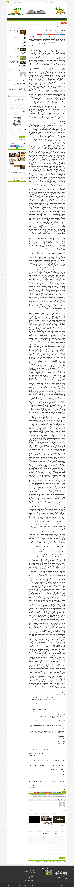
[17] (43, 260)
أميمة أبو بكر (62, 32)
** (29, 45)
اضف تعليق (45, 32)
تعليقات (16, 28)
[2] (56, 83)
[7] (41, 156)
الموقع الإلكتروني (62, 852)
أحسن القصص (21, 34)
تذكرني (16, 137)
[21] (60, 324)
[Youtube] (18, 2)
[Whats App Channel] (14, 2)
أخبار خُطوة (47, 2)
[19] (60, 287)
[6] (31, 133)
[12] (49, 197)
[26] (49, 431)
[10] (33, 185)
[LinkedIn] (19, 2)
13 (14, 105)
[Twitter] (20, 2)
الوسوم (12, 28)
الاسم (63, 845)
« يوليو (24, 111)
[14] (30, 215)
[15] (60, 222)
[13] (48, 203)
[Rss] (22, 2)
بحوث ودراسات (52, 26)
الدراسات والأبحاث (59, 26)
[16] (56, 249)
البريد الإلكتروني (62, 848)
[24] (54, 387)
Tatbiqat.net (14, 885)
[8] (58, 163)
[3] (32, 87)
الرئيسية (65, 19)
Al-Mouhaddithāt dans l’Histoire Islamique (19, 84)
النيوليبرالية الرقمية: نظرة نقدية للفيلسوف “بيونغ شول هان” (47, 823)
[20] (42, 304)
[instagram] (17, 2)
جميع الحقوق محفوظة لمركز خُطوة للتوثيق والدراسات (25, 885)
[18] (37, 279)
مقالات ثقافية (48, 26)
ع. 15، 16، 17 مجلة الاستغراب (35, 811)
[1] (61, 76)
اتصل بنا (52, 2)
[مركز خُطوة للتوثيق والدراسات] (60, 10)
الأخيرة (24, 28)
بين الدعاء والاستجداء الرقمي (34, 824)
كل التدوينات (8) (23, 91)
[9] (61, 170)
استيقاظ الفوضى (21, 65)
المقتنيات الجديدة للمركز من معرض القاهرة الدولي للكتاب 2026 (51, 22)
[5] (29, 125)
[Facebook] (21, 146)
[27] (57, 583)
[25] (42, 394)
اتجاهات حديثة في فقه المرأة (14, 56)
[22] (30, 338)
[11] (35, 193)
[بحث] (8, 2)
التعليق (63, 835)
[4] (54, 102)
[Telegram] (15, 2)
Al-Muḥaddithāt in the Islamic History (19, 85)
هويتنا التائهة (62, 824)
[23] (51, 350)
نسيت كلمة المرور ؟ (21, 139)
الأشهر (20, 28)
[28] (52, 608)
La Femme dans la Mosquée (58, 811)
